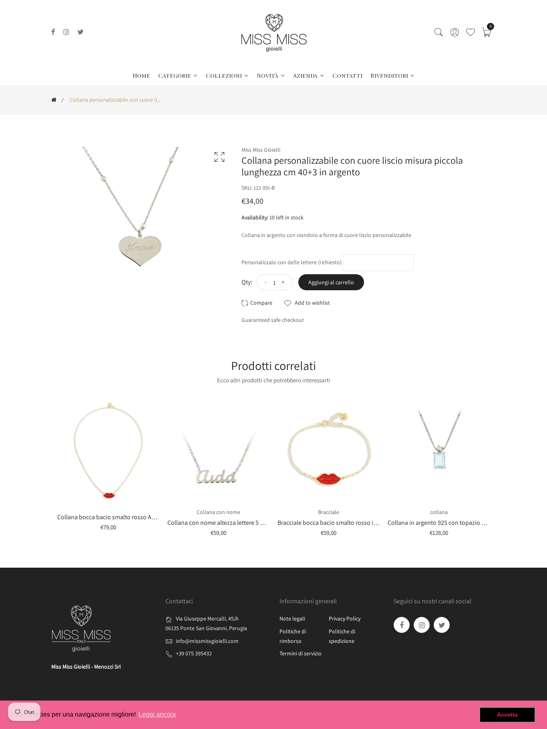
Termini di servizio (301, 653)
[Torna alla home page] (53, 99)
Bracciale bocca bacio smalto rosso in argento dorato (348, 522)
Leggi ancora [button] (157, 714)
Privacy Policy (344, 618)
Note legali (292, 618)
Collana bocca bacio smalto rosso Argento (113, 517)
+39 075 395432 (194, 653)
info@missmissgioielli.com (207, 641)
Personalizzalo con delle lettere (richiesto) (291, 262)
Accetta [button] (507, 714)
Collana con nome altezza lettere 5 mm (218, 522)
